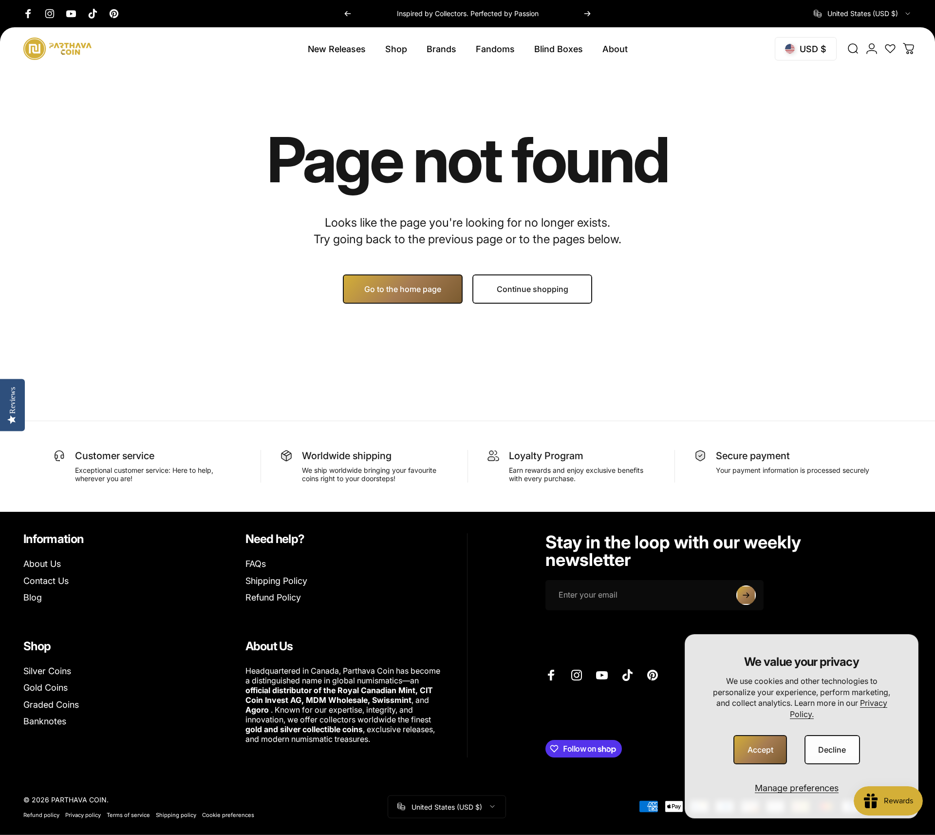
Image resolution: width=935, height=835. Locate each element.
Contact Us (46, 581)
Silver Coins (47, 671)
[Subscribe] (746, 595)
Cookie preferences (228, 814)
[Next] (587, 13)
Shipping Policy (276, 581)
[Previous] (347, 13)
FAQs (255, 564)
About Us (42, 564)
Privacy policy (83, 814)
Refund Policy (273, 597)
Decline (832, 750)
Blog (32, 597)
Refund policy (41, 814)
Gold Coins (45, 687)
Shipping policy (176, 814)
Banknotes (44, 721)
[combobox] (863, 13)
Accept (760, 750)
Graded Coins (51, 704)
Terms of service (128, 814)
